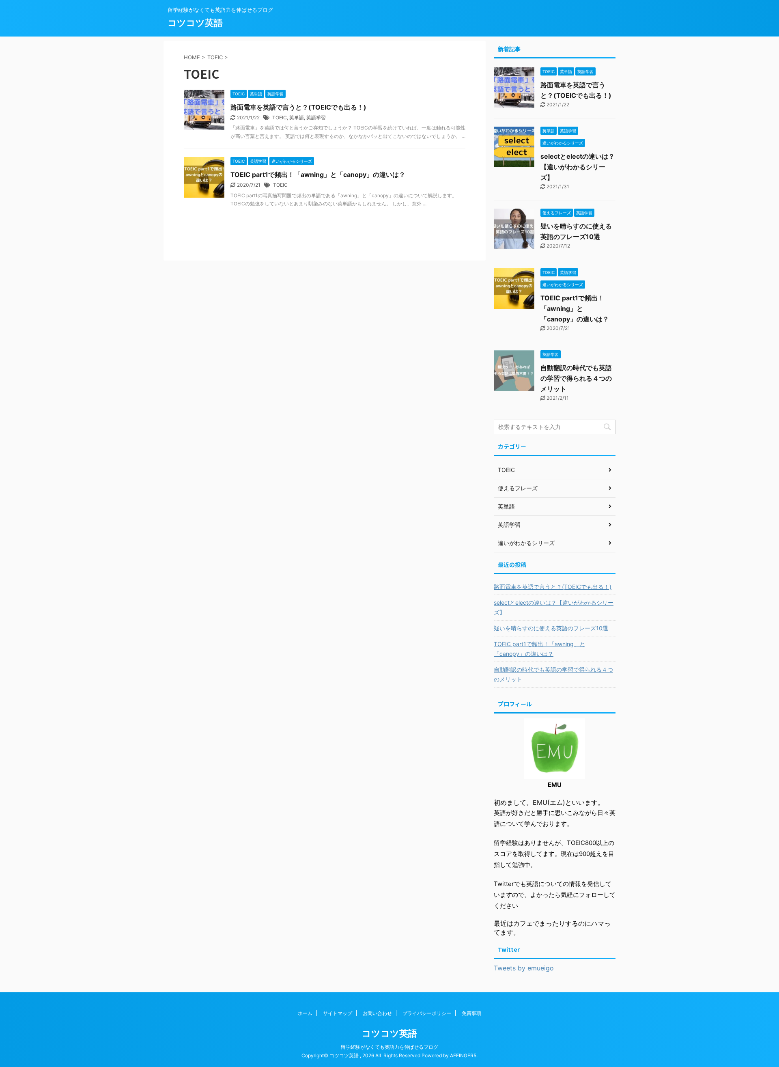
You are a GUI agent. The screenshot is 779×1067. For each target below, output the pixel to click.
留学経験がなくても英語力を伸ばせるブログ (389, 1047)
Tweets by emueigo (524, 968)
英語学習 (316, 117)
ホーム (305, 1013)
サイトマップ (337, 1013)
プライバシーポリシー (426, 1013)
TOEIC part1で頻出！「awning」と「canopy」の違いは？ (317, 174)
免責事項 (471, 1013)
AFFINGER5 (463, 1055)
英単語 (296, 117)
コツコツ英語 (195, 22)
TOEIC (279, 117)
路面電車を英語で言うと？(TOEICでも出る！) (298, 107)
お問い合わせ (377, 1013)
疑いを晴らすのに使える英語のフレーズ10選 (551, 628)
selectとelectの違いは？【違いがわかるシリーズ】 (577, 166)
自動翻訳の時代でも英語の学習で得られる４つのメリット (576, 378)
